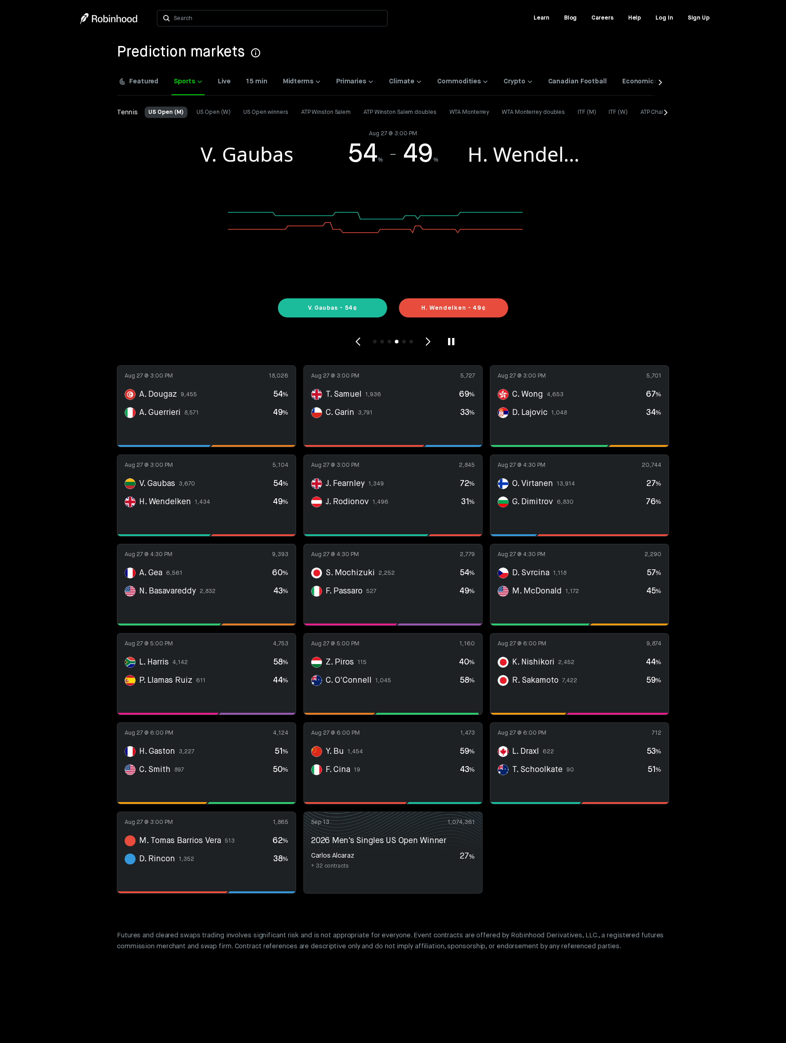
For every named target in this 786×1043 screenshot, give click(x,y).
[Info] (256, 53)
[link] (541, 18)
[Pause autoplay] (451, 341)
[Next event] (427, 341)
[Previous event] (358, 341)
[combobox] (278, 18)
